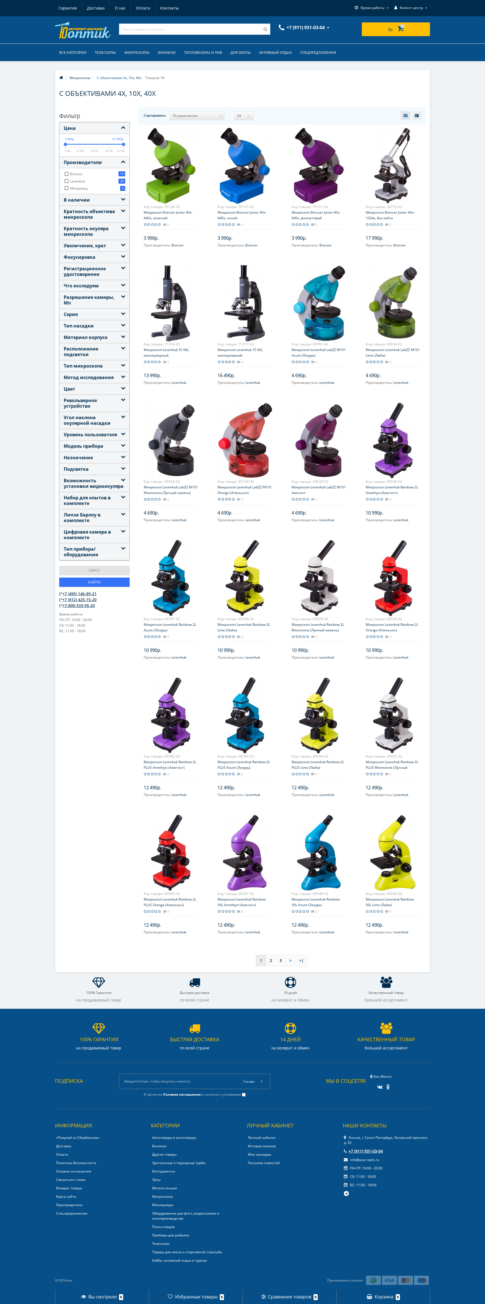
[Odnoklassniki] (386, 1085)
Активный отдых (275, 52)
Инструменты (163, 1171)
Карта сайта (66, 1196)
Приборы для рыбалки (170, 1235)
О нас (120, 8)
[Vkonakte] (378, 1085)
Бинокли (167, 52)
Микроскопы (137, 52)
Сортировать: (155, 115)
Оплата (143, 8)
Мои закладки (259, 1154)
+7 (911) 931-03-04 (366, 1151)
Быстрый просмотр (170, 162)
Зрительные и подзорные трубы (178, 1162)
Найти (94, 582)
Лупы (156, 1179)
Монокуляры (162, 1205)
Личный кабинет (262, 1137)
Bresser (177, 245)
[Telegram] (346, 1194)
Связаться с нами (71, 1179)
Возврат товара (69, 1188)
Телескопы (105, 52)
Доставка (96, 8)
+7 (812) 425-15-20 (79, 599)
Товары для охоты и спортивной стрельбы (187, 1252)
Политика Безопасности (76, 1162)
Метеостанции (164, 1188)
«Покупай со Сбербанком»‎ (77, 1137)
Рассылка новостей (264, 1162)
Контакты (169, 8)
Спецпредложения (318, 52)
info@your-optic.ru (364, 1159)
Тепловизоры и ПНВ (203, 52)
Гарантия (68, 8)
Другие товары (164, 1154)
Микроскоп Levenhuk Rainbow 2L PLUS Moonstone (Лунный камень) (392, 768)
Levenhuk (178, 382)
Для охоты (240, 52)
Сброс (94, 570)
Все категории (72, 52)
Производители (69, 1205)
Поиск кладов (163, 1226)
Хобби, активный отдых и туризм (179, 1260)
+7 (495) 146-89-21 (79, 593)
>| (301, 960)
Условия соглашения (73, 1171)
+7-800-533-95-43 (78, 605)
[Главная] (61, 77)
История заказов (262, 1146)
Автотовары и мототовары (174, 1137)
